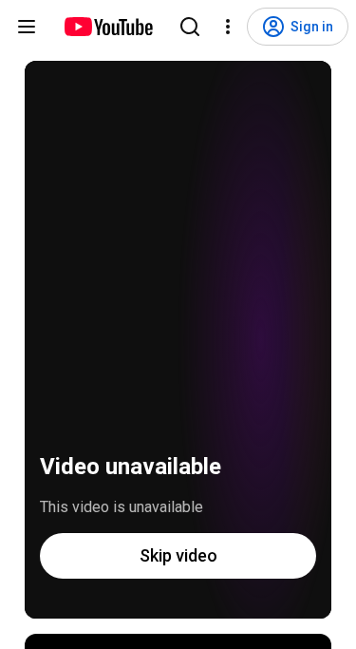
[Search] (189, 26)
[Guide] (26, 26)
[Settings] (227, 26)
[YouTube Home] (107, 26)
